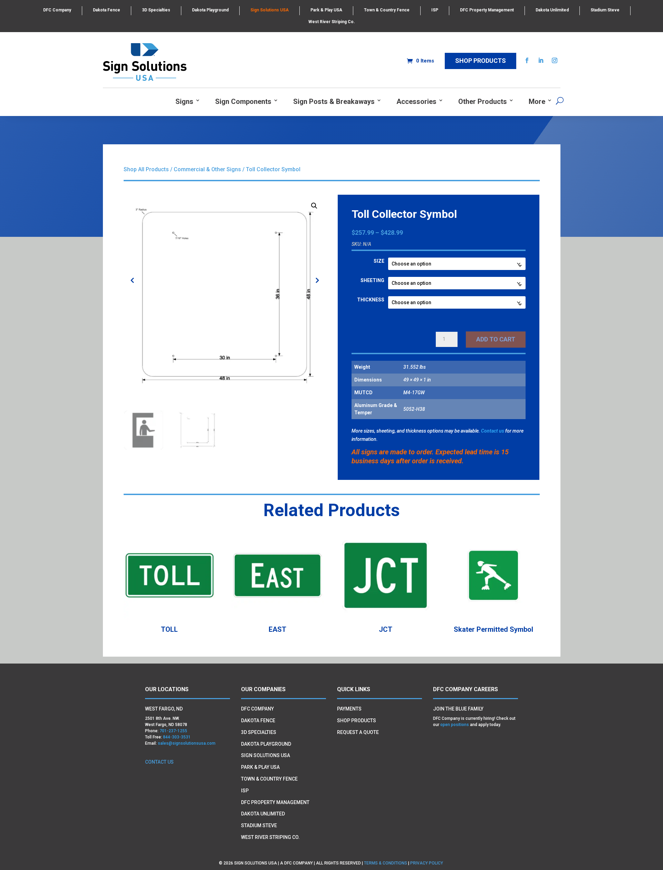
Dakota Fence (106, 10)
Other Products (482, 102)
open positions (454, 724)
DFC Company (57, 10)
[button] (314, 206)
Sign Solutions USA (269, 10)
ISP (434, 10)
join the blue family (458, 709)
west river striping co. (270, 837)
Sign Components (243, 102)
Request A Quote (358, 732)
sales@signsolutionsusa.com (186, 743)
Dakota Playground (210, 10)
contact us (159, 762)
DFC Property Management (487, 10)
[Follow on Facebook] (526, 60)
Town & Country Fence (387, 10)
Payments (349, 709)
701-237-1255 (173, 730)
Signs (184, 102)
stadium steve (259, 825)
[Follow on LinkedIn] (540, 60)
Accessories (416, 102)
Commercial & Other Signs (207, 169)
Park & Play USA (326, 10)
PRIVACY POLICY (427, 863)
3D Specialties (156, 10)
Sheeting (372, 280)
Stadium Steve (604, 10)
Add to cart (495, 339)
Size (379, 261)
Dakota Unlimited (552, 10)
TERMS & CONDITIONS (385, 863)
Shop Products (480, 60)
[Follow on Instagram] (554, 60)
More (537, 102)
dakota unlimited (263, 813)
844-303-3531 (177, 737)
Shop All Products (146, 169)
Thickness (370, 299)
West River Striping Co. (331, 21)
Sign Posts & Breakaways (334, 102)
